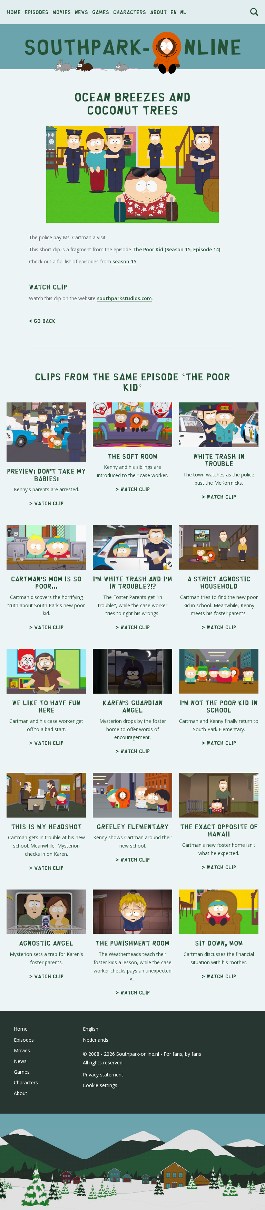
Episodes (36, 12)
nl (183, 12)
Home (14, 12)
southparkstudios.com (124, 298)
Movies (61, 12)
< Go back (42, 320)
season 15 (124, 261)
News (81, 12)
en (173, 12)
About (158, 12)
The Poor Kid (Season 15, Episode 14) (176, 249)
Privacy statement (103, 1074)
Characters (129, 12)
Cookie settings (100, 1085)
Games (100, 12)
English (90, 1028)
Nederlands (95, 1040)
